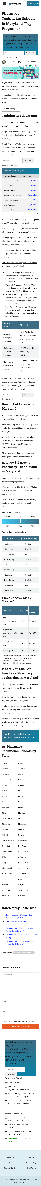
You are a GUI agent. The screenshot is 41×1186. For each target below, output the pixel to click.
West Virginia (23, 890)
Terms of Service (10, 1168)
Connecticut (6, 779)
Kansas (20, 802)
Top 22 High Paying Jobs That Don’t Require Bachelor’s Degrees (21, 1095)
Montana (21, 829)
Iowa (4, 802)
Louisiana (21, 807)
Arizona (5, 768)
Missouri (5, 829)
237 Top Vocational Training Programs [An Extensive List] (19, 1088)
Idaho (20, 790)
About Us (10, 1158)
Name (4, 1001)
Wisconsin (6, 895)
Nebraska (5, 835)
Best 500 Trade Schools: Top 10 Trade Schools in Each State (19, 1119)
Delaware (21, 779)
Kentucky (5, 807)
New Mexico (6, 846)
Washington (6, 890)
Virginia (21, 884)
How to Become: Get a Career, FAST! (20, 1139)
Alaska (20, 763)
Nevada (21, 835)
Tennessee (22, 873)
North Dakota (23, 851)
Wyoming (21, 895)
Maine (4, 813)
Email (4, 1011)
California (5, 774)
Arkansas (21, 768)
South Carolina (23, 868)
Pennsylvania (23, 862)
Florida (4, 785)
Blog (10, 1163)
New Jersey (22, 840)
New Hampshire (8, 840)
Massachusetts (7, 818)
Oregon (5, 862)
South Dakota (7, 873)
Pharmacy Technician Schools (24, 953)
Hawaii (4, 790)
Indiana (21, 796)
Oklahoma (22, 857)
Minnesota (6, 824)
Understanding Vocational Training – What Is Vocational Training (22, 1101)
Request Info (32, 180)
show (16, 109)
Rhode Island (7, 868)
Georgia (21, 785)
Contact (31, 1158)
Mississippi (22, 824)
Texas (4, 879)
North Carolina (7, 851)
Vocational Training (27, 1179)
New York (22, 846)
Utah (20, 879)
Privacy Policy (31, 1163)
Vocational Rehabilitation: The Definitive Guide (19, 1132)
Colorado (21, 774)
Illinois (4, 796)
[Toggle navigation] (5, 3)
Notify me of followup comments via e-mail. (19, 1021)
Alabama (5, 763)
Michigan (21, 818)
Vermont (5, 884)
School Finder (31, 1168)
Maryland (21, 813)
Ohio (4, 857)
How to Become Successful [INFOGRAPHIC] (18, 1126)
